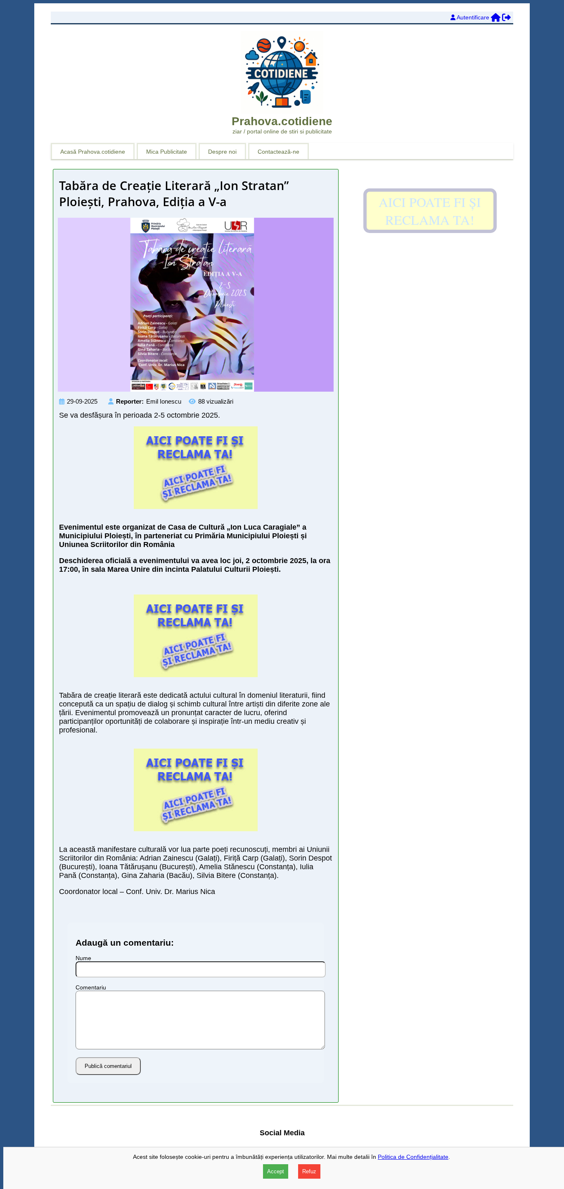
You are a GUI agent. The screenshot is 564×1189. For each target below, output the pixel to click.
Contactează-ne (278, 151)
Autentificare (473, 17)
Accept (275, 1171)
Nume (83, 958)
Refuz (309, 1171)
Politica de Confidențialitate (413, 1156)
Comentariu (91, 987)
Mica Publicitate (166, 151)
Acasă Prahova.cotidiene (92, 151)
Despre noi (222, 151)
